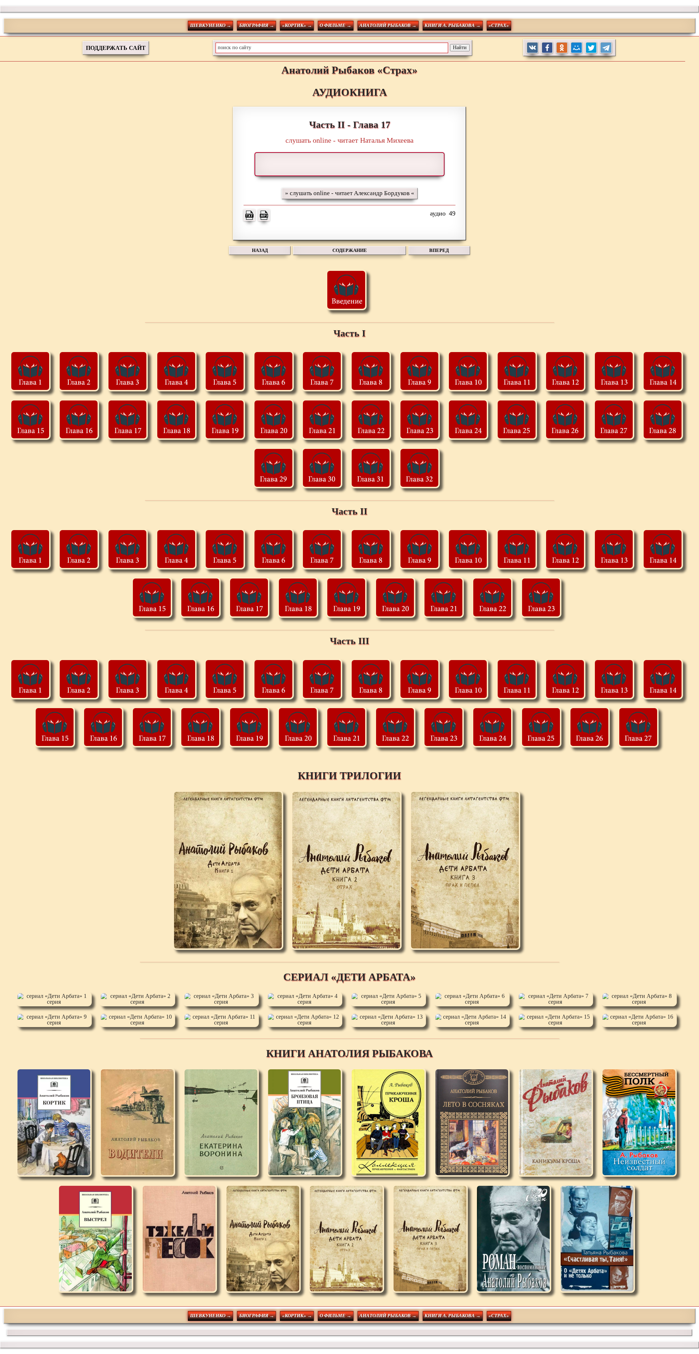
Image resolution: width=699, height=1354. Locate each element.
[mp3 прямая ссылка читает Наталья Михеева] (264, 215)
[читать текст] (249, 215)
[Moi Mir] (576, 48)
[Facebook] (547, 48)
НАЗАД (260, 250)
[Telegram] (606, 48)
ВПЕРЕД (439, 250)
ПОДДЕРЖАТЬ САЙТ (116, 48)
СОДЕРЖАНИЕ (349, 250)
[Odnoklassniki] (562, 48)
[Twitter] (591, 48)
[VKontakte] (532, 48)
